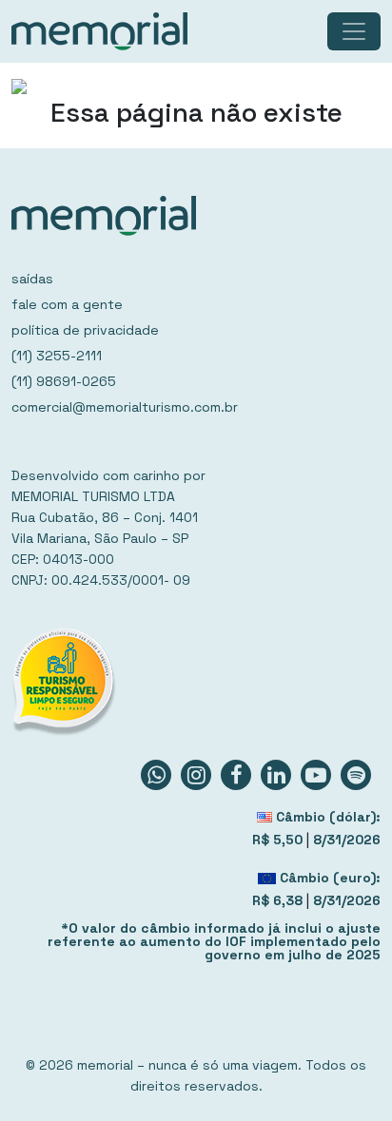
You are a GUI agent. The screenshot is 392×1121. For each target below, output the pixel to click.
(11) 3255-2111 (56, 355)
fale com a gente (67, 304)
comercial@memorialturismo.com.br (124, 407)
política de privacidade (85, 329)
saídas (32, 278)
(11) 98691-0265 (63, 381)
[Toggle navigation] (354, 31)
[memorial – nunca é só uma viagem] (99, 31)
